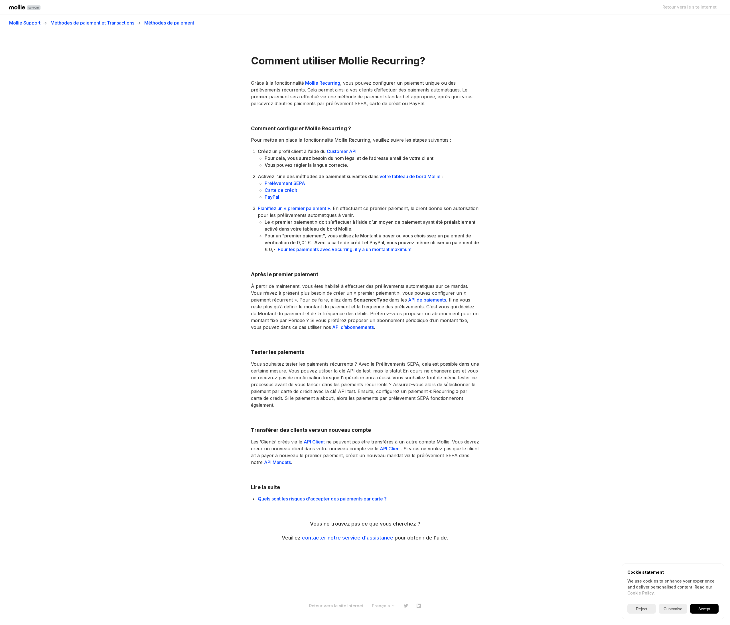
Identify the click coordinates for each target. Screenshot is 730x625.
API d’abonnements (352, 327)
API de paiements (426, 300)
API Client (314, 442)
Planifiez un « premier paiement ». (294, 208)
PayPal (272, 197)
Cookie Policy (640, 593)
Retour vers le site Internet (689, 7)
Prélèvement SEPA (285, 183)
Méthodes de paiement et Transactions (92, 23)
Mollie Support (24, 23)
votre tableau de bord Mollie (410, 176)
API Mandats (277, 462)
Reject (641, 608)
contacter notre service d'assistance (347, 538)
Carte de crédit (281, 190)
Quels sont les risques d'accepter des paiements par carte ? (322, 499)
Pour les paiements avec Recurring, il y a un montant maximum (344, 249)
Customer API (341, 151)
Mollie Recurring (322, 83)
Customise (673, 608)
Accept (704, 608)
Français (381, 605)
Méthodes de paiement (169, 23)
